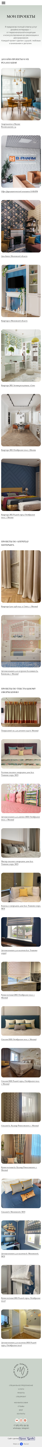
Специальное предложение (21, 1385)
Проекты (21, 1393)
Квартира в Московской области (14, 321)
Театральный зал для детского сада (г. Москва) (19, 730)
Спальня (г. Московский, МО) (13, 1212)
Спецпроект (21, 1397)
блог (21, 1410)
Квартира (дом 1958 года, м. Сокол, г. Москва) (19, 606)
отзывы (21, 1406)
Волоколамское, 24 (8, 127)
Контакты (21, 1414)
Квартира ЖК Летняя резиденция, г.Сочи (18, 385)
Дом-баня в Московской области (14, 256)
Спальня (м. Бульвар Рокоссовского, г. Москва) (20, 1125)
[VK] (17, 1420)
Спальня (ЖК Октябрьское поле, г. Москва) (18, 1039)
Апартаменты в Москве (10, 124)
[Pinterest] (25, 1420)
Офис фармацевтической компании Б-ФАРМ (19, 191)
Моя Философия (21, 1403)
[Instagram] (21, 1420)
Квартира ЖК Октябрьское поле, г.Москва (18, 450)
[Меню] (3, 3)
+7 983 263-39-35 (21, 1425)
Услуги (21, 1389)
